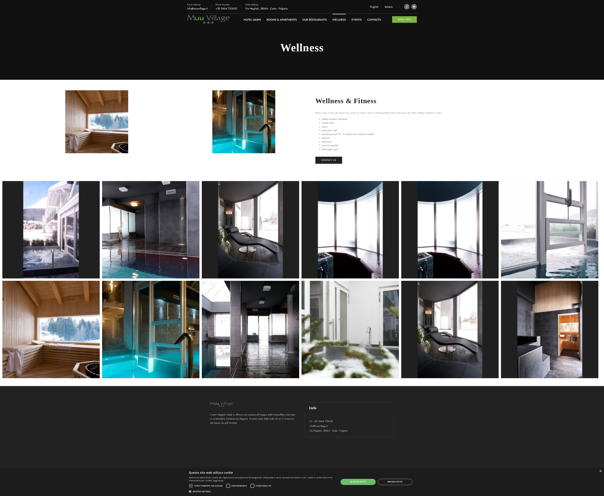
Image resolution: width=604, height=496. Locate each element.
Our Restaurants (314, 19)
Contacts (374, 19)
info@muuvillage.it (197, 8)
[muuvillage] (208, 19)
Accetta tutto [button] (358, 481)
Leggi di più (218, 480)
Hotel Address (251, 4)
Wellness (339, 19)
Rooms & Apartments (282, 19)
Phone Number (222, 4)
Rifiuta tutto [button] (395, 481)
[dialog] (302, 482)
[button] (262, 492)
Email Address (194, 4)
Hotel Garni (252, 19)
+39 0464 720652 (226, 8)
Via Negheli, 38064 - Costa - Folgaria (328, 430)
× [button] (600, 471)
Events (357, 19)
